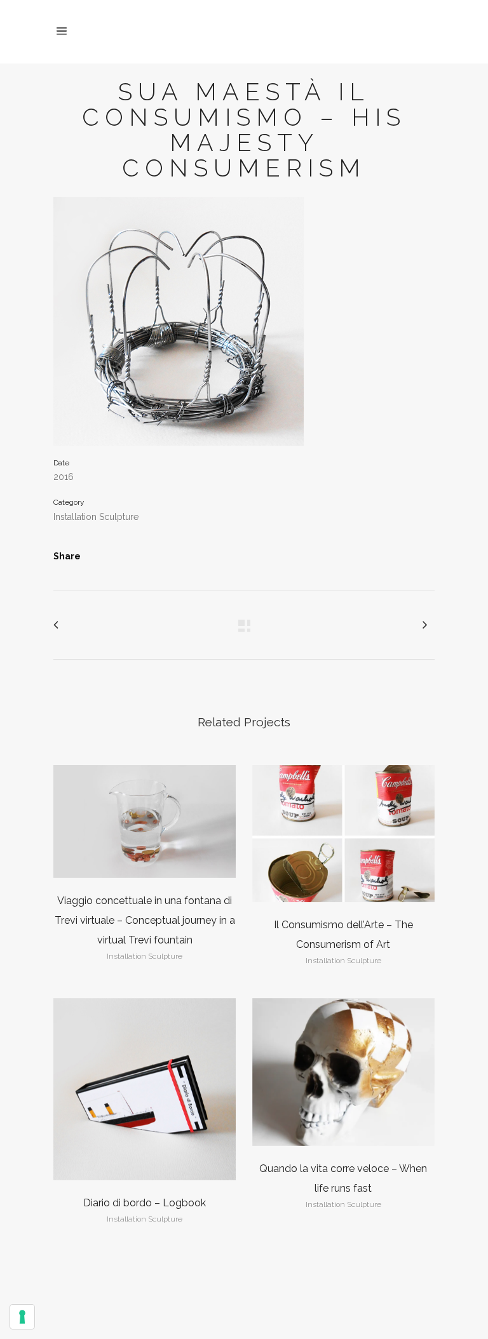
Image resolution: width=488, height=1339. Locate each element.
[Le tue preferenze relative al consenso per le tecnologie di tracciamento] (22, 1317)
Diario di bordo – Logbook (144, 1203)
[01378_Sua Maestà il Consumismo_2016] (178, 326)
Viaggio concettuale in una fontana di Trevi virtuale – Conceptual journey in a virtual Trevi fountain (145, 920)
